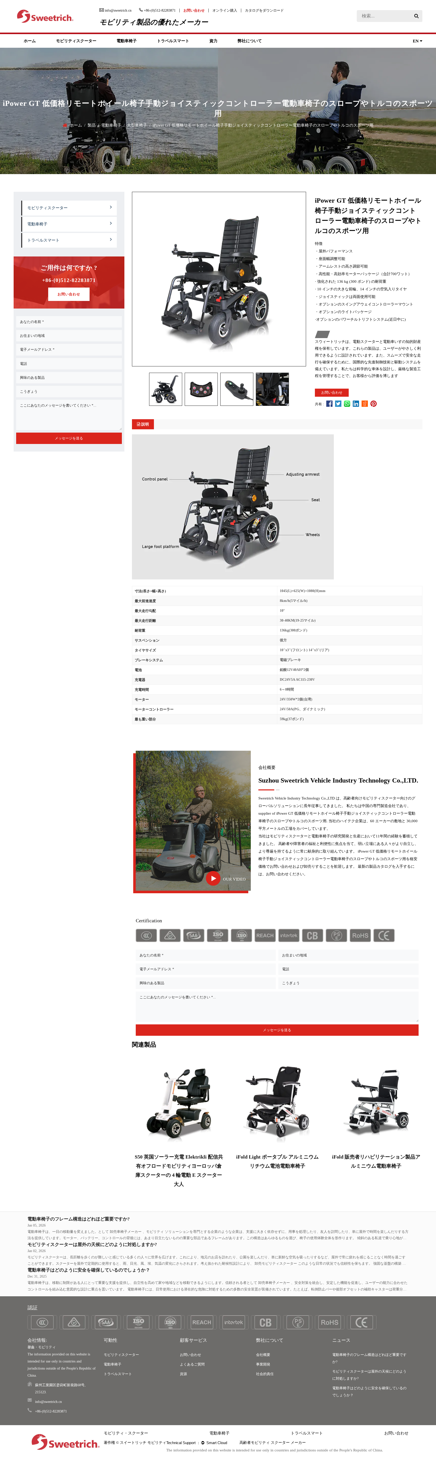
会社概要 (263, 1355)
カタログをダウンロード (264, 10)
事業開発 (263, 1364)
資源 (183, 1374)
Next (418, 1123)
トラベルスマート (173, 41)
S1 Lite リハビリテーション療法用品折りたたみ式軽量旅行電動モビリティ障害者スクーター (178, 1166)
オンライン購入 (224, 10)
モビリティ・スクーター (126, 1433)
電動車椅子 (127, 41)
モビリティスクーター (76, 41)
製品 (92, 125)
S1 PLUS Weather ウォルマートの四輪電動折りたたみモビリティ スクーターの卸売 (376, 1166)
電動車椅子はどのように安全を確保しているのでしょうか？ (89, 1270)
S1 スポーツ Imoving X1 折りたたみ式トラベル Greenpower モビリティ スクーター (277, 1166)
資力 (213, 41)
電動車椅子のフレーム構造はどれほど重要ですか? (79, 1218)
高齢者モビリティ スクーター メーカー (267, 1443)
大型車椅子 (137, 125)
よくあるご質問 (192, 1364)
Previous (135, 1123)
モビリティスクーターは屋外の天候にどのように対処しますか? (92, 1244)
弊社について (250, 41)
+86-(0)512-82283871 (69, 280)
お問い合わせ (194, 10)
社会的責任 (265, 1374)
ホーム (30, 41)
